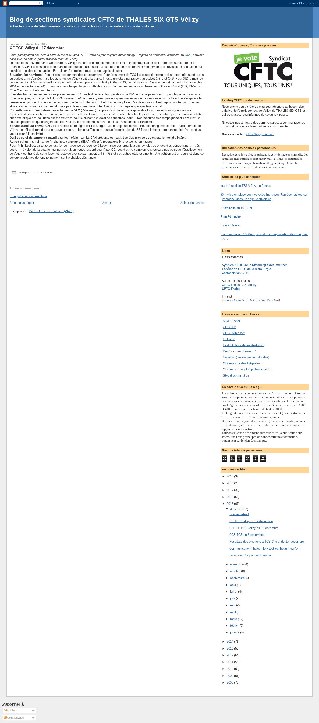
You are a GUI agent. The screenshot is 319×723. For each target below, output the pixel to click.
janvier (235, 632)
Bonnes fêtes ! (239, 514)
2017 (230, 490)
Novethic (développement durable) (246, 357)
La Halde (229, 339)
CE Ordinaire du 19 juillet (235, 208)
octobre (235, 571)
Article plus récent (22, 202)
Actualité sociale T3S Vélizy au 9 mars (244, 185)
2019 (230, 476)
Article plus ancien (192, 202)
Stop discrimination (236, 375)
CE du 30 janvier (229, 216)
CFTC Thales (231, 289)
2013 (230, 648)
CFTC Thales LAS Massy (239, 285)
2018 (230, 483)
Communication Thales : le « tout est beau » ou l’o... (264, 548)
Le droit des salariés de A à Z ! (243, 345)
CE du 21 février (229, 225)
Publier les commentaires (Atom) (51, 211)
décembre (237, 509)
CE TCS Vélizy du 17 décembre (37, 48)
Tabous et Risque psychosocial (250, 555)
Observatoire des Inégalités (241, 363)
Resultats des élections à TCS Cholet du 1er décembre (266, 541)
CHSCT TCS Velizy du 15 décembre (253, 528)
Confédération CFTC (235, 273)
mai (233, 605)
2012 (230, 655)
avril (233, 612)
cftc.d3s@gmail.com (260, 134)
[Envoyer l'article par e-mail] (14, 172)
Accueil (107, 202)
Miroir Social (231, 321)
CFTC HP (229, 327)
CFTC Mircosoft (234, 333)
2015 (230, 503)
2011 (230, 662)
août (233, 585)
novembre (237, 564)
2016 (230, 497)
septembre (237, 578)
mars (234, 619)
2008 (230, 682)
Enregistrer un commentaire (28, 196)
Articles (11, 710)
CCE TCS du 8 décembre (246, 534)
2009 (230, 676)
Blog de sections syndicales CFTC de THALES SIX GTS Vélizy (104, 19)
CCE (188, 55)
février (235, 625)
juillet (234, 591)
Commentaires (15, 717)
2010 (230, 669)
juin (233, 598)
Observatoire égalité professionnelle (247, 369)
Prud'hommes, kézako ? (239, 351)
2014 (230, 641)
